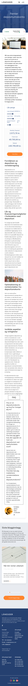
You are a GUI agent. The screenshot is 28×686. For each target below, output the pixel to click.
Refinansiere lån (19, 635)
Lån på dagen (18, 637)
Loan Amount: (13, 111)
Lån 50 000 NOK (19, 664)
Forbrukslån (18, 634)
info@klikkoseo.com (11, 642)
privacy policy (17, 683)
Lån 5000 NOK (18, 659)
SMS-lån (4, 659)
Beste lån (4, 661)
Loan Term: (13, 116)
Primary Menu (23, 2)
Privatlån (17, 632)
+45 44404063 (8, 640)
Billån (16, 639)
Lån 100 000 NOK (19, 666)
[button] (8, 592)
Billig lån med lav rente (6, 663)
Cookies (10, 683)
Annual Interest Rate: (13, 121)
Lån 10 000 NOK (19, 661)
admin (15, 509)
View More (15, 154)
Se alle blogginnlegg (14, 598)
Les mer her (6, 581)
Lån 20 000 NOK (19, 663)
